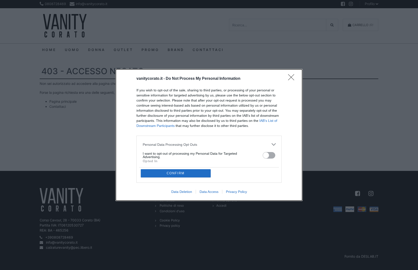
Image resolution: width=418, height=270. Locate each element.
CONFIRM (176, 173)
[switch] (269, 155)
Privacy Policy (236, 192)
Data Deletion (181, 192)
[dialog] (209, 135)
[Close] (292, 78)
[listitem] (209, 144)
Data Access (209, 192)
